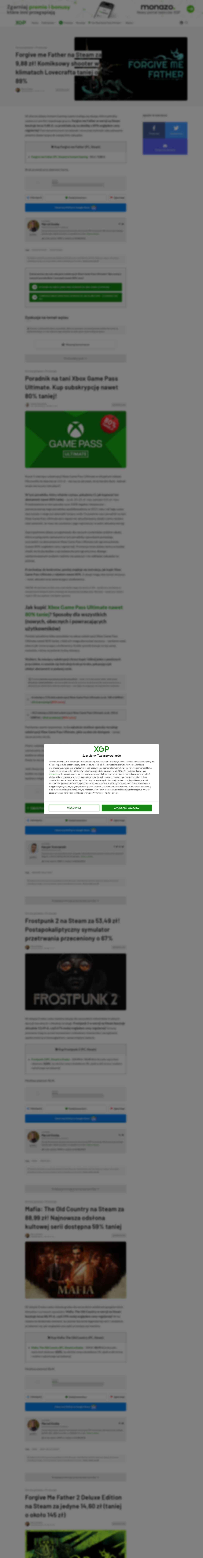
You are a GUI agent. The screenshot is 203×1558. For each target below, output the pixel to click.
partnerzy (53, 774)
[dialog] (101, 779)
